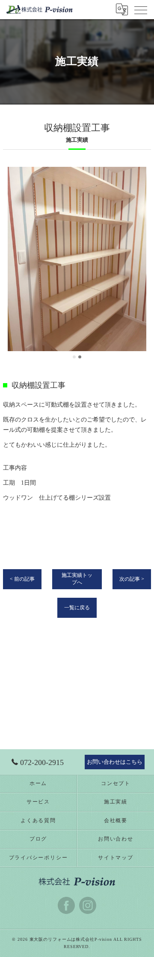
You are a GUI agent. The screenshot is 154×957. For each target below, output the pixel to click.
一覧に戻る (77, 608)
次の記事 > (131, 579)
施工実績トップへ (77, 578)
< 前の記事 (22, 579)
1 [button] (74, 356)
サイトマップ (115, 858)
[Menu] (140, 9)
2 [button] (79, 356)
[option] (77, 259)
